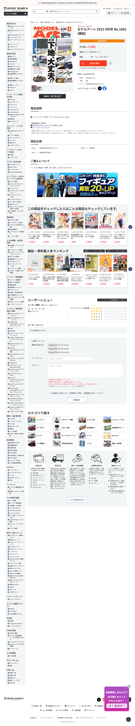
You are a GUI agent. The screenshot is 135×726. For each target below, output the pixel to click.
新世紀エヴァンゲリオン (16, 566)
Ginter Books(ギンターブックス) (16, 345)
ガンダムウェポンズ (15, 199)
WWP (11, 328)
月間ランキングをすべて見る (116, 251)
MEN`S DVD (13, 167)
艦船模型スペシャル (15, 287)
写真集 (11, 621)
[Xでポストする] (100, 88)
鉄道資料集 (12, 448)
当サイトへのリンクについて (85, 718)
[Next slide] (74, 54)
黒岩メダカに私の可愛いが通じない (16, 577)
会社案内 (32, 718)
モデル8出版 (13, 458)
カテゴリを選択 (11, 13)
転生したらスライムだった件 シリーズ (16, 581)
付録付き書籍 (13, 633)
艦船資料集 (12, 285)
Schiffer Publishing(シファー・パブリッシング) (16, 404)
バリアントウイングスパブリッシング (16, 334)
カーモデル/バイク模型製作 (16, 233)
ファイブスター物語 (15, 563)
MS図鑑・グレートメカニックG (16, 246)
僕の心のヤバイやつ (15, 568)
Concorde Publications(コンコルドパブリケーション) (16, 380)
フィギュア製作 (13, 236)
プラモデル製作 (13, 220)
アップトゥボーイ (14, 169)
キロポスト (12, 87)
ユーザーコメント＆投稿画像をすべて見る (112, 300)
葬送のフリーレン (14, 540)
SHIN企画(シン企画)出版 (16, 455)
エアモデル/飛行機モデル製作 (16, 226)
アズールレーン (13, 554)
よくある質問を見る (76, 500)
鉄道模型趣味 (13, 59)
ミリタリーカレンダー (15, 304)
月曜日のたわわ (13, 584)
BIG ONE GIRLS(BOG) (15, 172)
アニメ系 (12, 419)
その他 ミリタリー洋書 (16, 411)
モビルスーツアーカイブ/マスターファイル (16, 253)
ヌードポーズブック (15, 626)
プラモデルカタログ (15, 510)
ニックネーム (37, 358)
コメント (35, 365)
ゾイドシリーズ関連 (15, 268)
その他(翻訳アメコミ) (15, 614)
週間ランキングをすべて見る (94, 251)
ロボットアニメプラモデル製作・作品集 (16, 208)
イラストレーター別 (15, 421)
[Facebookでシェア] (104, 88)
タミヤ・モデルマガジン (16, 49)
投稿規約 (55, 393)
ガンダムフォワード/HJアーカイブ (16, 191)
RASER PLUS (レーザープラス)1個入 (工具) (47, 125)
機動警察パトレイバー (15, 259)
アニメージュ (13, 107)
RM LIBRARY (13, 453)
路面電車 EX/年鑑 (14, 69)
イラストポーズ (13, 470)
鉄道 (10, 665)
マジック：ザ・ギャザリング (16, 525)
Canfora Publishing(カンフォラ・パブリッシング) (16, 339)
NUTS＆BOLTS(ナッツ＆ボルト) (16, 355)
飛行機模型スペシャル (15, 295)
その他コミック (13, 592)
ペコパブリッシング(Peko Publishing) (15, 366)
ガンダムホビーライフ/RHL (15, 196)
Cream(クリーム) (14, 164)
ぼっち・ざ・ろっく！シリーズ (16, 543)
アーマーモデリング (15, 37)
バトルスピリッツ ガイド (16, 642)
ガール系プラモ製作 (15, 202)
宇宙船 (11, 155)
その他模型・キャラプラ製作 (16, 212)
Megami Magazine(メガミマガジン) (16, 115)
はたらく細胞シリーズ (15, 571)
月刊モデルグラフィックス (16, 31)
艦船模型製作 (13, 229)
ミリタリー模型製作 (15, 280)
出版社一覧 (12, 675)
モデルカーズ (13, 47)
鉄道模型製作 (13, 445)
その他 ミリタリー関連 (16, 302)
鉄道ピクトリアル (14, 66)
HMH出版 (12, 331)
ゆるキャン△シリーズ (15, 549)
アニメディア (13, 105)
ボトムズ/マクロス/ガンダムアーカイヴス (16, 185)
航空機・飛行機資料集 (15, 292)
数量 (81, 57)
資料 (10, 480)
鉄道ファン (12, 56)
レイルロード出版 (14, 460)
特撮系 (11, 429)
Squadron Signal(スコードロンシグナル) (16, 408)
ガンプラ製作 (13, 181)
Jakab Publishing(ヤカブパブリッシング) (16, 400)
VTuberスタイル (14, 110)
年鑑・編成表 (13, 450)
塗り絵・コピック (14, 478)
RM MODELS (13, 61)
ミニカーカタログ (14, 513)
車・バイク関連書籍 (15, 503)
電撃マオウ (12, 143)
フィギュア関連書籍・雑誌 (16, 488)
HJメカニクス (13, 188)
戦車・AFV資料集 (14, 282)
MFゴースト (12, 589)
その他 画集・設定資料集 (16, 435)
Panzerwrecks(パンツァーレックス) (16, 319)
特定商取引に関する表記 (64, 718)
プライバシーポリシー (47, 718)
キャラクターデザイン (15, 473)
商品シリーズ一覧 (14, 680)
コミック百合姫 (13, 135)
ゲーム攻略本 (13, 431)
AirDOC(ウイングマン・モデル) (16, 374)
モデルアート (90, 78)
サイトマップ (101, 718)
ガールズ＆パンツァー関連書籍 (16, 298)
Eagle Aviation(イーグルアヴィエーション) (16, 395)
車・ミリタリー (13, 663)
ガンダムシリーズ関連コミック (16, 536)
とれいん (12, 64)
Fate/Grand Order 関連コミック (16, 560)
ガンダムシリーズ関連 (15, 250)
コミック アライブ (14, 138)
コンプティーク (13, 102)
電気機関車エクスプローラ (16, 82)
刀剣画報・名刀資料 (15, 505)
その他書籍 (12, 656)
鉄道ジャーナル (13, 85)
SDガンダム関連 (14, 256)
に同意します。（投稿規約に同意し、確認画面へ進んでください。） (78, 393)
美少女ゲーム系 (13, 426)
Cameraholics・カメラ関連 (16, 521)
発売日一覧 (12, 673)
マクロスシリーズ (14, 262)
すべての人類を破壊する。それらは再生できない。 (16, 637)
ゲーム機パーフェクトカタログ (16, 516)
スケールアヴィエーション (16, 41)
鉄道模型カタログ (14, 443)
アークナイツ (13, 552)
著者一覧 (12, 678)
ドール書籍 (12, 500)
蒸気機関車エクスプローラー (16, 75)
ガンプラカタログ (14, 508)
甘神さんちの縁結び (15, 573)
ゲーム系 (12, 424)
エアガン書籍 (13, 528)
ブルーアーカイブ (14, 557)
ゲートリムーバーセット (41, 127)
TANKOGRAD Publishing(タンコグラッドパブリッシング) (16, 324)
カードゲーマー (13, 649)
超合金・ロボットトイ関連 (16, 492)
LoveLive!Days (13, 112)
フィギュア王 (13, 157)
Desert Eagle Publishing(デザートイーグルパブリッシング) (16, 390)
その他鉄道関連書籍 (15, 463)
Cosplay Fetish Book (15, 623)
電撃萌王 (12, 119)
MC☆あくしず (13, 121)
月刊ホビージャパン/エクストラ (16, 27)
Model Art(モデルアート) (16, 35)
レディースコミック (15, 599)
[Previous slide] (31, 54)
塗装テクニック (13, 204)
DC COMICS (13, 611)
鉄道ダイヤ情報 (13, 78)
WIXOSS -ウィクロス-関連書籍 (16, 645)
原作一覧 (12, 683)
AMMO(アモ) (13, 363)
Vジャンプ (12, 140)
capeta (11, 587)
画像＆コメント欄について (49, 305)
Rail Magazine (13, 71)
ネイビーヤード (13, 44)
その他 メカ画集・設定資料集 (16, 272)
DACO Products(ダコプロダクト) (16, 385)
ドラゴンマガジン (14, 145)
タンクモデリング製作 (15, 223)
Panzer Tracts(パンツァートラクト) (16, 314)
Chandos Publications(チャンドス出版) (16, 350)
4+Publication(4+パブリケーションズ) (16, 370)
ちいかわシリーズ (14, 547)
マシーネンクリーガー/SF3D (15, 265)
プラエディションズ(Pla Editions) (16, 359)
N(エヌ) (11, 90)
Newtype (12, 99)
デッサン (12, 475)
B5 (87, 80)
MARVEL (11, 609)
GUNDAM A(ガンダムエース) (16, 132)
